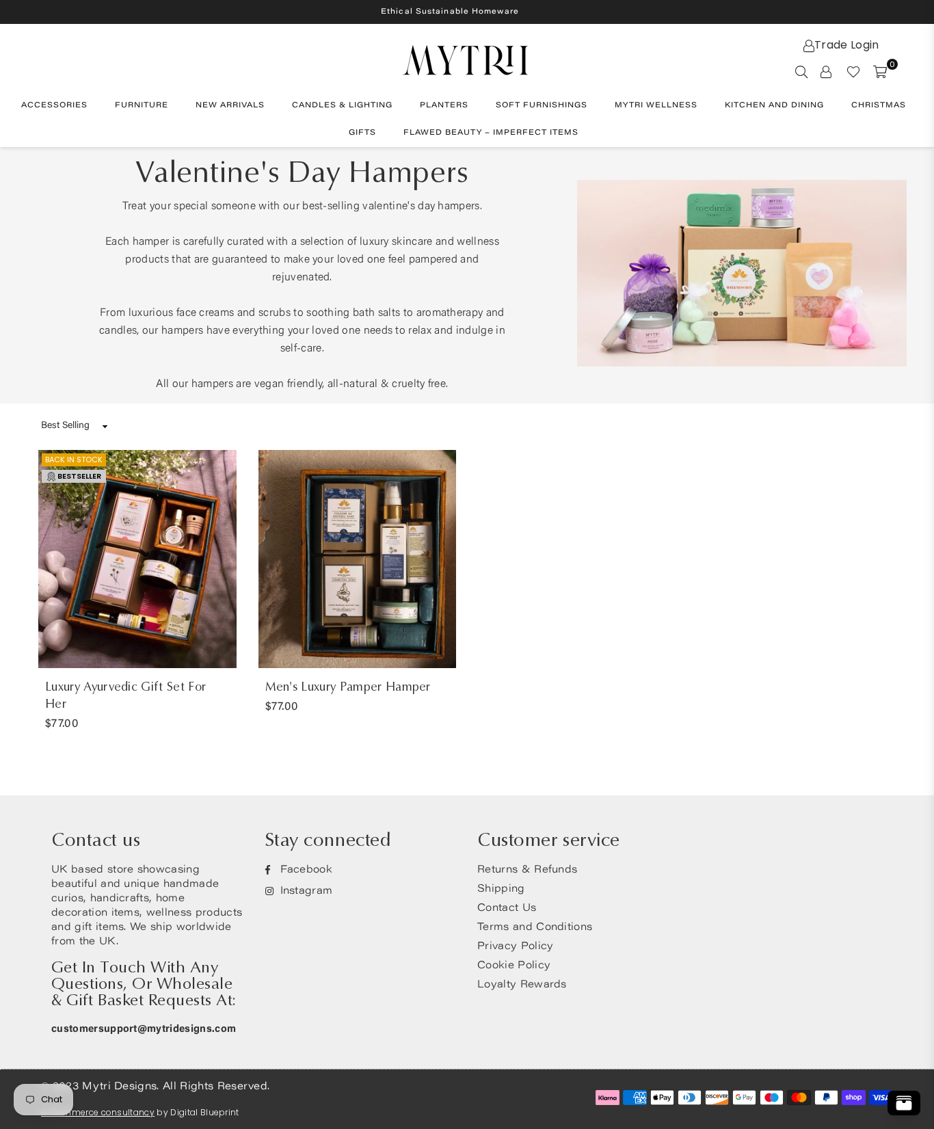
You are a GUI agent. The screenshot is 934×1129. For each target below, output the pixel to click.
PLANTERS (444, 105)
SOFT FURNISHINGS (541, 105)
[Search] (801, 71)
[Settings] (826, 71)
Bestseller (79, 475)
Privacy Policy (515, 947)
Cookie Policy (513, 966)
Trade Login (846, 45)
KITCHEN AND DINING (774, 105)
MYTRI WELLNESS (656, 105)
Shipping (501, 889)
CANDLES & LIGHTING (342, 105)
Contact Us (506, 908)
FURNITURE (141, 105)
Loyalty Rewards (522, 985)
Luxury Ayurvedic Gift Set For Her (125, 695)
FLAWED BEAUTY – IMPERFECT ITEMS (490, 133)
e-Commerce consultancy (98, 1112)
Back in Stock (74, 459)
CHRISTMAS (878, 105)
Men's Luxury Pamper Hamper (348, 687)
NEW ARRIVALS (230, 105)
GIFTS (362, 133)
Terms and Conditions (534, 927)
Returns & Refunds (527, 870)
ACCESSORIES (54, 105)
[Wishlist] (853, 71)
